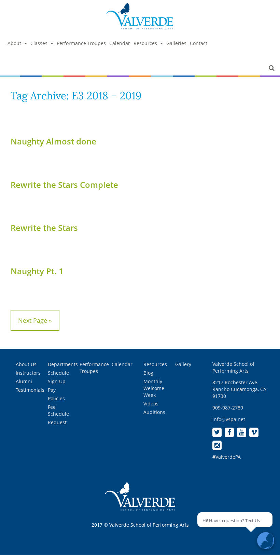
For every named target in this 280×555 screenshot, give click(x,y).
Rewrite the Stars (44, 227)
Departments (63, 364)
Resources (145, 43)
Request (57, 422)
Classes (38, 43)
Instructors (28, 373)
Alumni (24, 381)
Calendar (119, 43)
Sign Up (57, 381)
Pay (52, 390)
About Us (26, 364)
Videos (150, 403)
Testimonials (30, 390)
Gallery (183, 364)
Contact (198, 43)
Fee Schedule (58, 410)
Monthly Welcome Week (153, 388)
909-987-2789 (227, 407)
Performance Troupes (81, 43)
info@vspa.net (228, 419)
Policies (56, 398)
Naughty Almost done (53, 141)
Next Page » (35, 320)
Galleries (176, 43)
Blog (148, 373)
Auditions (154, 412)
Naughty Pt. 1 (37, 271)
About (14, 43)
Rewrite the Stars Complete (64, 184)
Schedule (58, 373)
